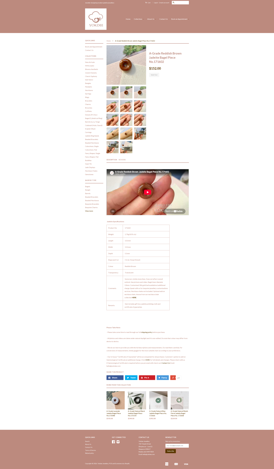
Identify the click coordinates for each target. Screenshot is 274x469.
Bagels (87, 186)
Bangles (88, 83)
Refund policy (89, 453)
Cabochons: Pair (91, 150)
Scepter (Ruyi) (90, 129)
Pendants (88, 87)
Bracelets (88, 101)
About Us (151, 19)
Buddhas (88, 160)
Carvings (88, 132)
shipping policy (146, 332)
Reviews (122, 160)
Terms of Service (90, 450)
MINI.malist (89, 66)
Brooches (88, 108)
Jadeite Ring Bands (92, 136)
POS (110, 463)
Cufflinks (88, 111)
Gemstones (89, 174)
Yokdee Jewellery (103, 463)
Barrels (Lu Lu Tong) (92, 122)
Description (111, 160)
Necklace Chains (91, 171)
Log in (156, 3)
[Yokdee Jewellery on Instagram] (118, 442)
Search (87, 441)
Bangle (87, 190)
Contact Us (163, 19)
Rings (87, 97)
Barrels (87, 193)
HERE (134, 297)
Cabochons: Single (92, 146)
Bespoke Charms (91, 207)
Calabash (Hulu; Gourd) (93, 125)
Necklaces (89, 90)
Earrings (88, 94)
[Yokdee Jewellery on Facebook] (113, 442)
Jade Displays (90, 167)
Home (128, 19)
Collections (138, 19)
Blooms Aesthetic (91, 69)
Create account (164, 3)
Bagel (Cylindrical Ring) (93, 118)
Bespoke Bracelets (92, 204)
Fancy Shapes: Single (92, 153)
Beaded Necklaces (92, 143)
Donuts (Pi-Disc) (91, 115)
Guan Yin (88, 164)
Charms (88, 104)
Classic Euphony (91, 76)
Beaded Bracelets (91, 139)
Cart (149, 3)
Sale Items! (89, 80)
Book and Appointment (93, 47)
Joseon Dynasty (91, 73)
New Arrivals (90, 62)
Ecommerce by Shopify (122, 463)
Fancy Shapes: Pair (92, 157)
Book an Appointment (179, 19)
